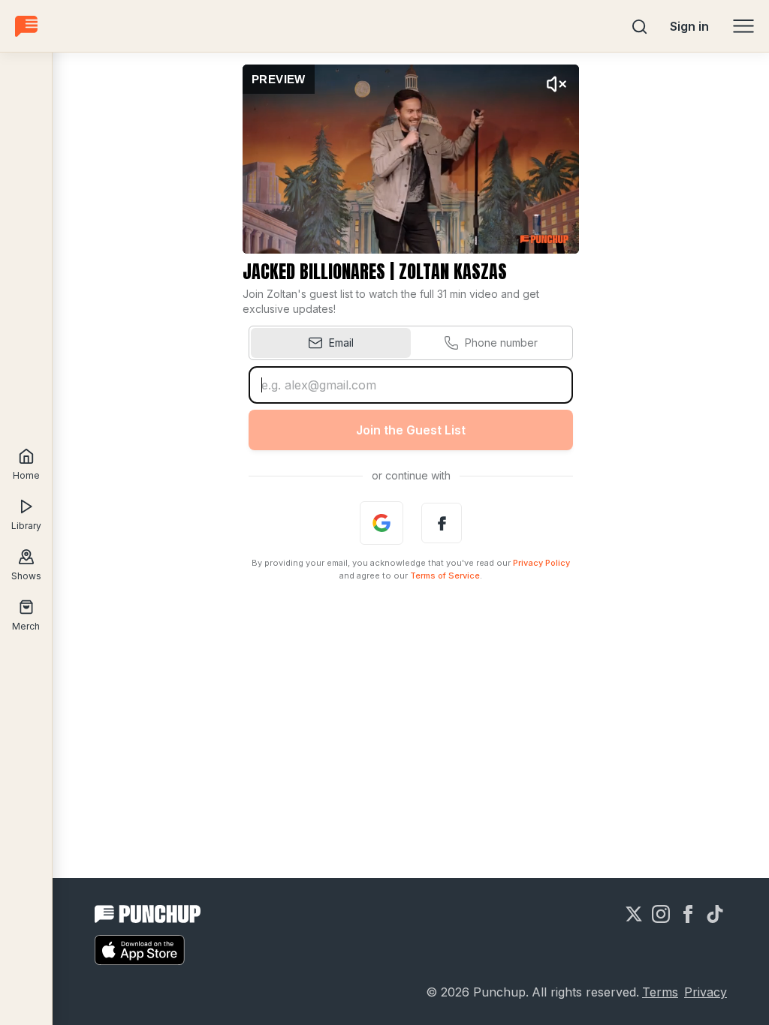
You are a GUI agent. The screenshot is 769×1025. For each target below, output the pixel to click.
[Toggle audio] (556, 84)
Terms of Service (445, 575)
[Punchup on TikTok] (715, 914)
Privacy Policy (541, 563)
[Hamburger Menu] (743, 26)
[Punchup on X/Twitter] (634, 914)
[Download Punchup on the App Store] (140, 950)
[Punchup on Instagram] (661, 914)
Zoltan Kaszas (453, 271)
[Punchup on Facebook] (688, 914)
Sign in (689, 26)
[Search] (640, 26)
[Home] (26, 26)
